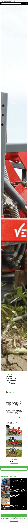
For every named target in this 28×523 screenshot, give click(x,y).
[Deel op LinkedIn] (13, 461)
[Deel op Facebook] (11, 461)
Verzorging (12, 463)
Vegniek (16, 463)
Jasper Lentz (11, 392)
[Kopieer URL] (14, 461)
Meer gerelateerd (24, 511)
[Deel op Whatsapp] (10, 461)
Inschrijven (24, 516)
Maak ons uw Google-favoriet (12, 459)
